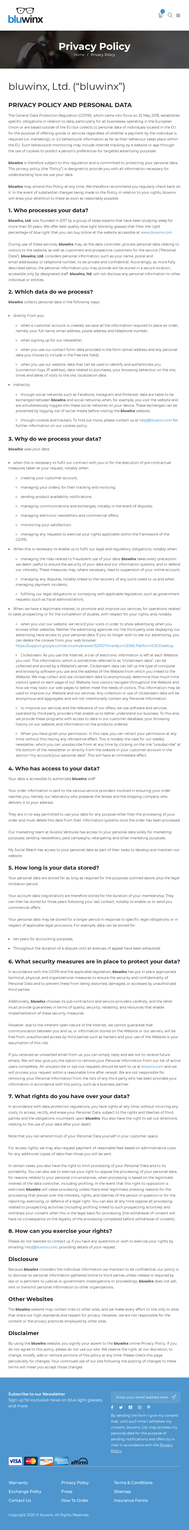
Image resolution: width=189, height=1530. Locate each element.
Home (79, 55)
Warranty (18, 1482)
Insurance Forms (131, 1500)
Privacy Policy (75, 1482)
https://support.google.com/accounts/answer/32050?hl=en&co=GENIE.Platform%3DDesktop (94, 646)
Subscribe (174, 1397)
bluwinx (46, 1515)
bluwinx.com (152, 1066)
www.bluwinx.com (156, 232)
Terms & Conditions (133, 1482)
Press (66, 1491)
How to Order (75, 1500)
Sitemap (122, 1491)
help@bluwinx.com (155, 420)
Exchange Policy (25, 1491)
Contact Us (20, 1500)
